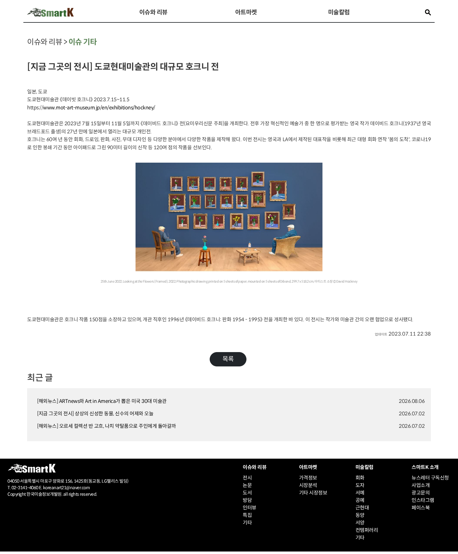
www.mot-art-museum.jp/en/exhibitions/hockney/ (99, 107)
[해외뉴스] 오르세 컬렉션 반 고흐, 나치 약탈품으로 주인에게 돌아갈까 (106, 426)
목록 (228, 359)
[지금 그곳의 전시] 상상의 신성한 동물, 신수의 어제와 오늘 (95, 413)
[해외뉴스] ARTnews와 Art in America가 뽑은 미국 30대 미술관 (102, 401)
